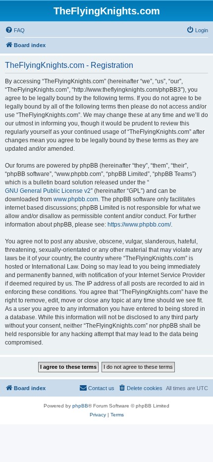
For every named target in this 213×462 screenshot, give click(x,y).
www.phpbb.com (75, 199)
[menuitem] (15, 30)
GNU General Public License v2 (48, 190)
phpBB (80, 405)
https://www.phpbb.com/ (139, 224)
